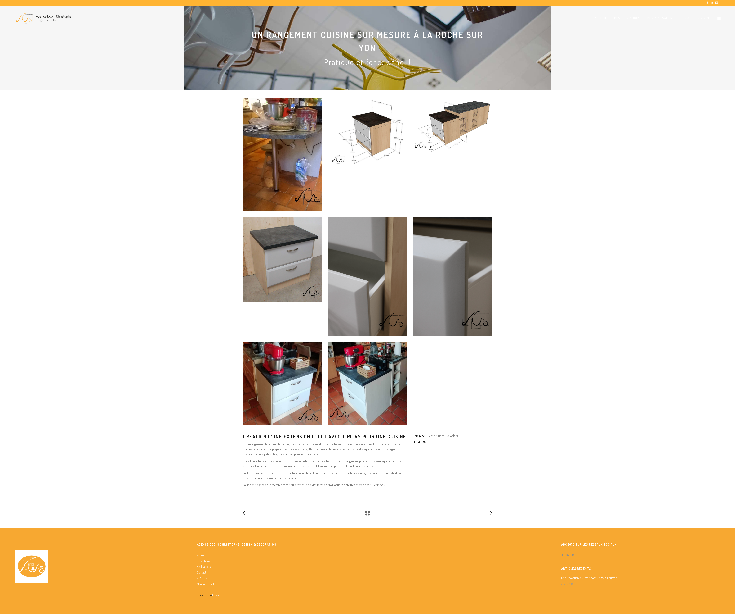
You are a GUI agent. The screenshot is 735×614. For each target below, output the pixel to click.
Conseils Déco (435, 436)
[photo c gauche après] (282, 383)
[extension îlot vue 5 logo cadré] (452, 125)
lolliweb (216, 595)
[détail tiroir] (367, 276)
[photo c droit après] (367, 383)
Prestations (203, 561)
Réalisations (204, 567)
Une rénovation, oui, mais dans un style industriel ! (589, 578)
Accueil (201, 555)
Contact (201, 572)
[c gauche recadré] (282, 259)
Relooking (452, 436)
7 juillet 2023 (567, 583)
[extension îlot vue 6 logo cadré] (367, 132)
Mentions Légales (206, 584)
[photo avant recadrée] (282, 154)
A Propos (202, 578)
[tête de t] (452, 276)
